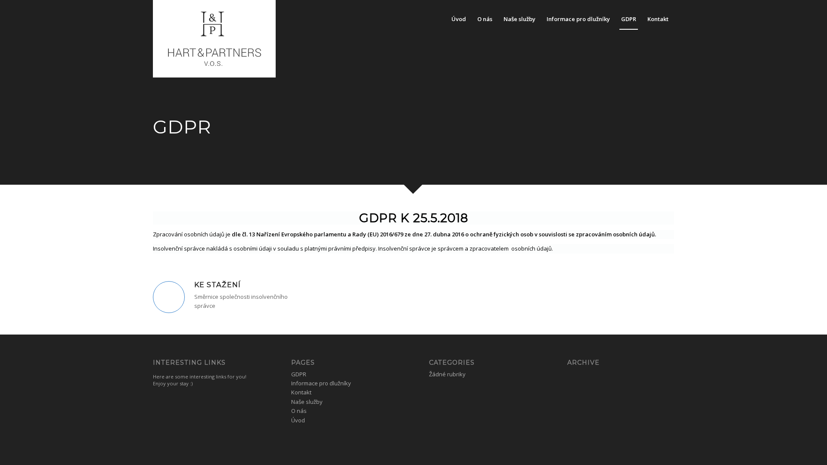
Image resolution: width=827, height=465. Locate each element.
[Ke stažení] (169, 297)
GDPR (298, 374)
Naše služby (307, 402)
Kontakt (301, 392)
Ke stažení (217, 284)
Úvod (298, 420)
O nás (299, 411)
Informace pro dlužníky (321, 383)
